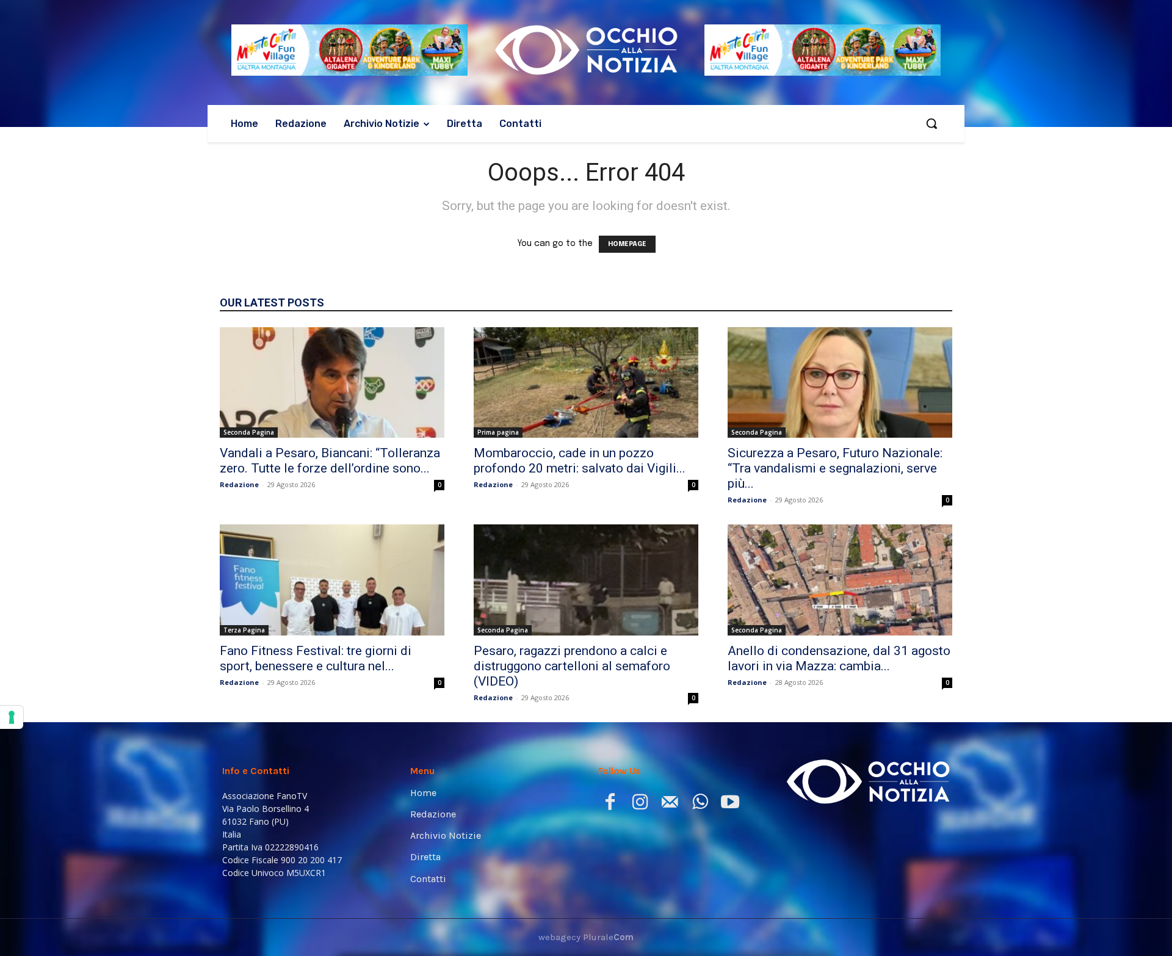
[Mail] (670, 804)
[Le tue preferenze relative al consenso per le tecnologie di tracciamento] (11, 717)
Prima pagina (498, 432)
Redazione (239, 484)
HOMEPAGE (627, 244)
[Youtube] (730, 804)
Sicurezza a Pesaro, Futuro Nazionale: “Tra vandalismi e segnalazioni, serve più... (835, 468)
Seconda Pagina (248, 432)
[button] (931, 123)
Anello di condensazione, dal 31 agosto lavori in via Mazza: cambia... (839, 658)
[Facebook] (610, 804)
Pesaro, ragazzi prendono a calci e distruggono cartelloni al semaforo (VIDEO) (572, 666)
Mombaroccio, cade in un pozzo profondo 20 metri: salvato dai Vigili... (579, 461)
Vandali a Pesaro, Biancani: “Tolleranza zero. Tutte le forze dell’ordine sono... (330, 461)
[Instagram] (640, 804)
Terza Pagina (244, 630)
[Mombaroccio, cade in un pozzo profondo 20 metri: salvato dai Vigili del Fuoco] (586, 382)
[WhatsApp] (700, 804)
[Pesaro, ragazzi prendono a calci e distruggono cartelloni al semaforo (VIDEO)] (586, 580)
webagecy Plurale (586, 937)
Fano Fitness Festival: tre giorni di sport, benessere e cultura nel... (315, 658)
